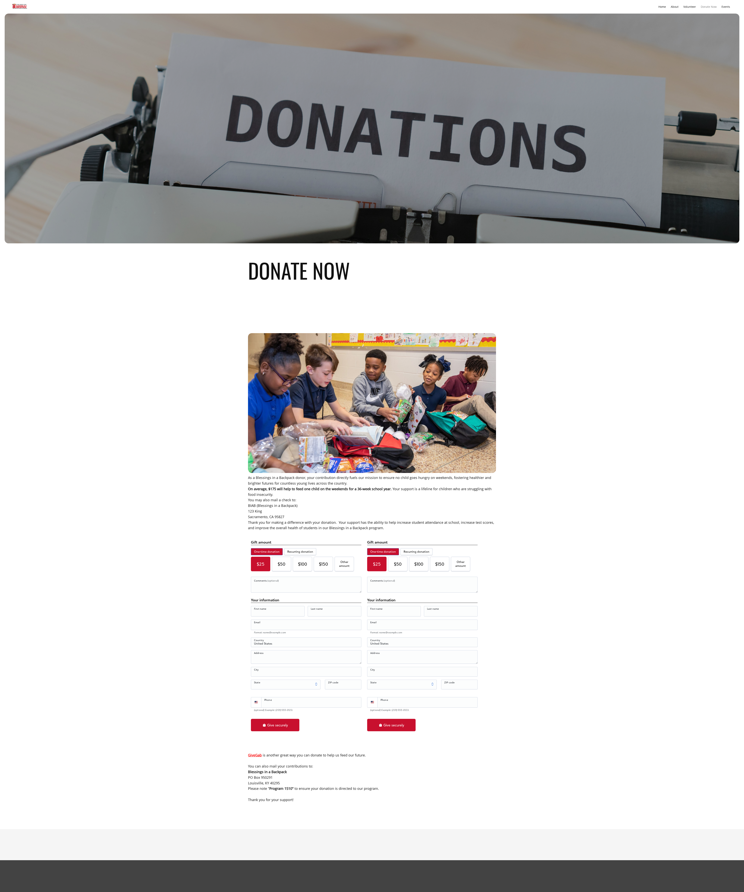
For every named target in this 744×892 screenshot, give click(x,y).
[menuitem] (662, 6)
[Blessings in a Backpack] (20, 6)
